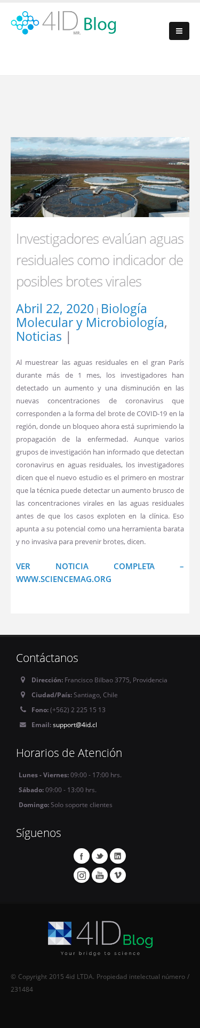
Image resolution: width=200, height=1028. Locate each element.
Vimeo (118, 875)
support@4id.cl (75, 724)
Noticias (39, 336)
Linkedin (118, 856)
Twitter (100, 856)
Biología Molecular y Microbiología (90, 315)
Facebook (82, 856)
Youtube (100, 875)
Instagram (82, 875)
